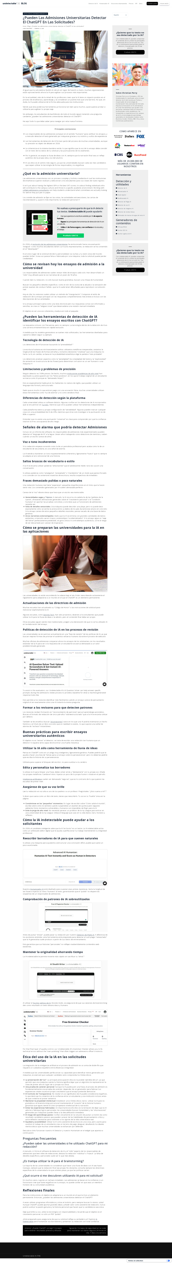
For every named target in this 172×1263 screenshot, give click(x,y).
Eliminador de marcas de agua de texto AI (131, 215)
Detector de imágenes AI (125, 208)
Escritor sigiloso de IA (42, 1003)
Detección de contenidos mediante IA (35, 14)
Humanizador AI (104, 3)
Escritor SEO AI (122, 230)
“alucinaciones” (56, 721)
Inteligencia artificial (31, 779)
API (136, 3)
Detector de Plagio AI (85, 935)
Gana (140, 3)
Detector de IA (93, 3)
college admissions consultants (36, 190)
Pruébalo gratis (152, 3)
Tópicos (48, 497)
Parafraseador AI (123, 198)
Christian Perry (27, 28)
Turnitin (45, 405)
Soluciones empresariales (119, 3)
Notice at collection (135, 1261)
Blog (29, 26)
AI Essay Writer (122, 227)
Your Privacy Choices (155, 1261)
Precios (131, 3)
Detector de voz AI (124, 205)
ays (40, 779)
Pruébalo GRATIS (70, 235)
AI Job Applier (122, 195)
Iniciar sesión (164, 3)
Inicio (24, 26)
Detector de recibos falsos (126, 212)
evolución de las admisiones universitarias (50, 244)
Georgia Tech (48, 615)
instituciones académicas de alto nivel (83, 373)
